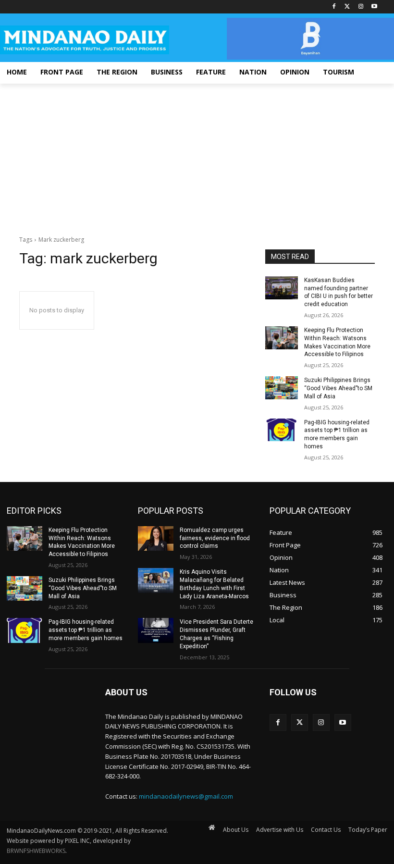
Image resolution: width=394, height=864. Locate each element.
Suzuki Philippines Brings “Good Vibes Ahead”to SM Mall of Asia (338, 388)
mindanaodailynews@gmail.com (186, 796)
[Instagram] (360, 6)
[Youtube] (374, 6)
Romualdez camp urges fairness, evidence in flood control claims (215, 538)
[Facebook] (334, 6)
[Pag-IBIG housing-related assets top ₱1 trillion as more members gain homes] (281, 430)
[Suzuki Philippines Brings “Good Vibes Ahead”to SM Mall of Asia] (281, 387)
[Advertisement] (197, 155)
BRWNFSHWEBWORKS (36, 851)
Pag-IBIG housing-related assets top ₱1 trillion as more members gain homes (86, 630)
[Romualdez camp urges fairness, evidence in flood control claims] (155, 538)
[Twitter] (347, 6)
